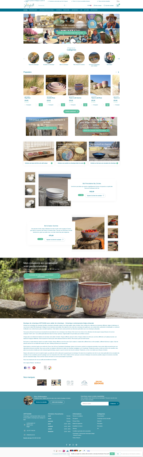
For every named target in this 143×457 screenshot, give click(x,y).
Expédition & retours (77, 426)
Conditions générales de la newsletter (82, 431)
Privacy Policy (76, 421)
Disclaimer (75, 418)
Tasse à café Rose (96, 97)
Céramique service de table (47, 10)
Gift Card (86, 10)
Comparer (28, 104)
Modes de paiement (77, 423)
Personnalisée (33, 10)
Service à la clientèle (41, 402)
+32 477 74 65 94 (31, 430)
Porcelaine (66, 10)
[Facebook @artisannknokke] (25, 367)
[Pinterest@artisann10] (33, 367)
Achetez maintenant (70, 111)
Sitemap (75, 428)
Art (81, 10)
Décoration (75, 10)
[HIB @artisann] (45, 367)
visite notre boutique (57, 402)
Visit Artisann (94, 10)
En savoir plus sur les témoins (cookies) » (131, 453)
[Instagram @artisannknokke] (29, 367)
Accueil (25, 10)
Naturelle (59, 10)
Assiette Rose (51, 97)
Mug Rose (27, 97)
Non (118, 453)
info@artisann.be (31, 434)
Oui (112, 453)
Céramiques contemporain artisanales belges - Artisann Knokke (84, 434)
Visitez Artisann (76, 437)
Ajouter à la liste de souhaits (94, 195)
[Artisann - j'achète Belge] (50, 367)
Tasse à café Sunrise (75, 97)
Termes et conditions (78, 416)
